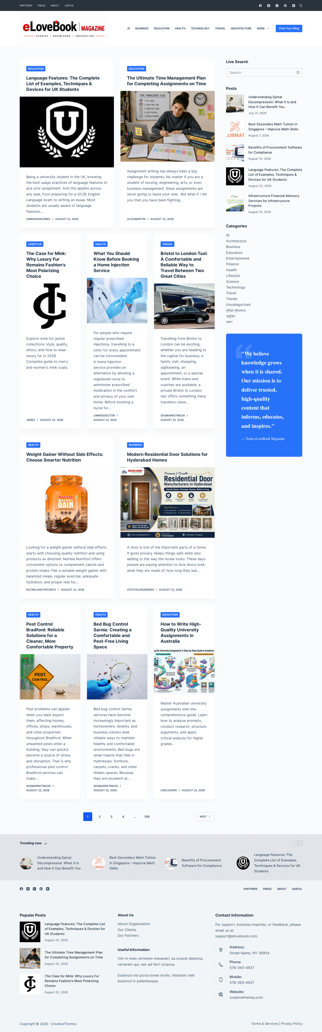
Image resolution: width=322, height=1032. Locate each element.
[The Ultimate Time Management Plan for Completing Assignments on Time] (167, 126)
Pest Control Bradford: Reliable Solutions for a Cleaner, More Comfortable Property (49, 635)
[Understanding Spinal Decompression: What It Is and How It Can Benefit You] (235, 104)
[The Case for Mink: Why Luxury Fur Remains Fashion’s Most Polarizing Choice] (50, 306)
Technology (200, 28)
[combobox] (260, 72)
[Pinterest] (285, 5)
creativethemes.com (246, 997)
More (261, 28)
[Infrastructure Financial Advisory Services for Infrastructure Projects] (235, 202)
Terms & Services (264, 1024)
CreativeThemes (64, 1024)
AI (128, 28)
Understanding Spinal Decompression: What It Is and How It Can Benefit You (272, 102)
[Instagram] (277, 5)
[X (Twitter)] (268, 5)
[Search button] (298, 72)
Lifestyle (35, 244)
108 (147, 816)
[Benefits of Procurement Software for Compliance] (235, 153)
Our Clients (127, 930)
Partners (26, 5)
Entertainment (237, 258)
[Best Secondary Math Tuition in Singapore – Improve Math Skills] (235, 130)
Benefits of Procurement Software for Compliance (202, 863)
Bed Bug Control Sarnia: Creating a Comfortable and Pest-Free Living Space (113, 635)
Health (180, 28)
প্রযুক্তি (230, 316)
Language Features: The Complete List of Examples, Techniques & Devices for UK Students (63, 83)
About (55, 5)
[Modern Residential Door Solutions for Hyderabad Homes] (167, 502)
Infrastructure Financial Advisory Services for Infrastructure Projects (273, 201)
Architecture (241, 28)
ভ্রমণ (229, 322)
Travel (220, 28)
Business (142, 28)
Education (162, 28)
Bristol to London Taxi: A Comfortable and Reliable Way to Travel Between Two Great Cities (184, 265)
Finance (232, 264)
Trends (231, 299)
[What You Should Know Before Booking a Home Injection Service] (117, 300)
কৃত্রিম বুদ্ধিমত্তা (236, 310)
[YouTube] (293, 5)
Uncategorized (238, 304)
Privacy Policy (291, 1024)
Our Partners (128, 935)
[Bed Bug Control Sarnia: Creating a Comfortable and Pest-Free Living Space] (117, 677)
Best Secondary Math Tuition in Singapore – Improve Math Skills (133, 863)
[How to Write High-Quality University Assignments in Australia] (184, 671)
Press (41, 5)
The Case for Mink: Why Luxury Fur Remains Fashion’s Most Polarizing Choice (46, 265)
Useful (69, 5)
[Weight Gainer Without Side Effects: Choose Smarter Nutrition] (67, 502)
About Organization (134, 924)
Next (203, 816)
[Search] (300, 5)
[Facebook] (260, 5)
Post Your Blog (289, 28)
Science (232, 281)
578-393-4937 (242, 967)
